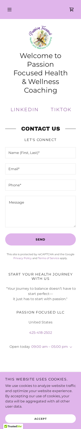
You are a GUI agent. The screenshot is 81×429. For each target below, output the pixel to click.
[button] (9, 9)
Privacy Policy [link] (22, 258)
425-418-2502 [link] (40, 333)
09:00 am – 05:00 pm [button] (49, 347)
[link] (71, 9)
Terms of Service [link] (48, 258)
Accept (40, 418)
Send (40, 239)
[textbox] (40, 152)
